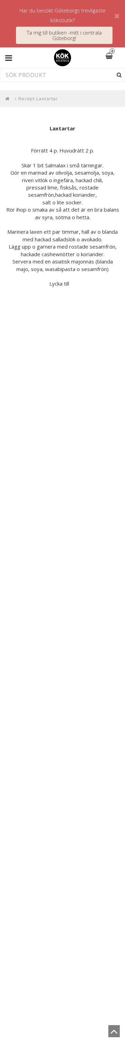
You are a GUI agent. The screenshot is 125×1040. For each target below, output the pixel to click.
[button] (113, 56)
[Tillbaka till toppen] (114, 1033)
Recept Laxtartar (38, 98)
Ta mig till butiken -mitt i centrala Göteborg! (64, 35)
